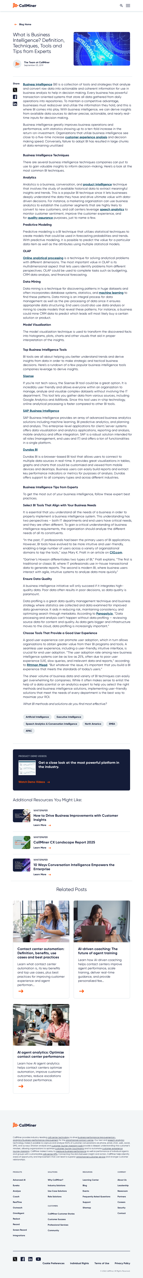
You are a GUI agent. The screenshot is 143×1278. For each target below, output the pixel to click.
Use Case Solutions (57, 1191)
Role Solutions (55, 1196)
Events (86, 1191)
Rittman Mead (37, 665)
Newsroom (123, 1191)
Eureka (16, 1185)
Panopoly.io (104, 613)
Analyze (17, 1191)
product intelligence (97, 184)
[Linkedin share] (16, 105)
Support (87, 1202)
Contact (122, 1213)
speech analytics (112, 209)
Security (121, 1207)
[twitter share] (16, 91)
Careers (121, 1202)
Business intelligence (37, 84)
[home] (24, 5)
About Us (122, 1180)
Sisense (28, 376)
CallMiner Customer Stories (61, 1214)
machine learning (111, 293)
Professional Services (58, 1225)
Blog (85, 1185)
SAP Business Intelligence (41, 411)
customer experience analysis (86, 137)
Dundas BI (30, 450)
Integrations (19, 1235)
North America (93, 723)
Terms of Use (102, 1263)
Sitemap (87, 1207)
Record (16, 1224)
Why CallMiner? (55, 1180)
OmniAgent (18, 1213)
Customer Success (57, 1219)
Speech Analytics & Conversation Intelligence (51, 723)
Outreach (17, 1207)
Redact (16, 1219)
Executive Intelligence (69, 716)
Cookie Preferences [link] (54, 1263)
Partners (122, 1196)
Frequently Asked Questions (96, 1196)
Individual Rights (79, 1263)
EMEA (112, 723)
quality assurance (40, 218)
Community (53, 1230)
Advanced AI (19, 1180)
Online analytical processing (43, 258)
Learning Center (91, 1180)
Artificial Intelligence (37, 716)
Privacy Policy (122, 1263)
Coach (16, 1196)
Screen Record (20, 1230)
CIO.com (116, 552)
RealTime (17, 1202)
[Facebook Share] (16, 98)
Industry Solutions (56, 1185)
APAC (29, 730)
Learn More (40, 825)
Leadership (123, 1185)
